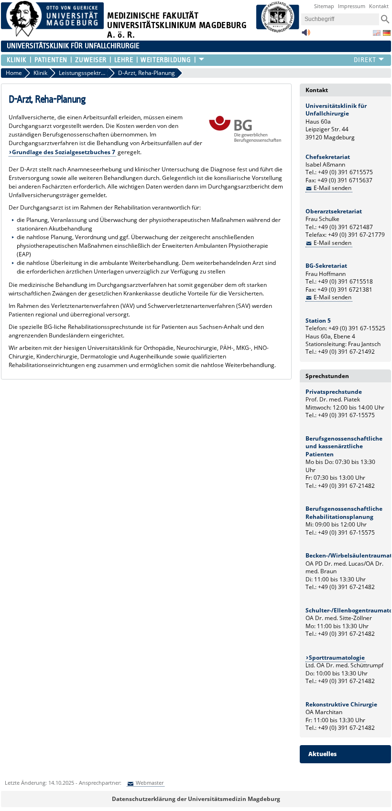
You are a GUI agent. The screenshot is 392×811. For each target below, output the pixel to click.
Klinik (17, 59)
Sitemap (324, 6)
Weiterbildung (166, 59)
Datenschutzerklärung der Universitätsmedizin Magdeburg (196, 799)
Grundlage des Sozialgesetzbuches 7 (63, 152)
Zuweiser (91, 59)
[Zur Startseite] (52, 35)
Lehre (123, 59)
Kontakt (379, 6)
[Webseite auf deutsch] (386, 33)
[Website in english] (376, 33)
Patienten (50, 59)
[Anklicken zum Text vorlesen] (306, 35)
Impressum (351, 6)
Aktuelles (322, 754)
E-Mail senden (332, 188)
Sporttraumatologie (337, 657)
